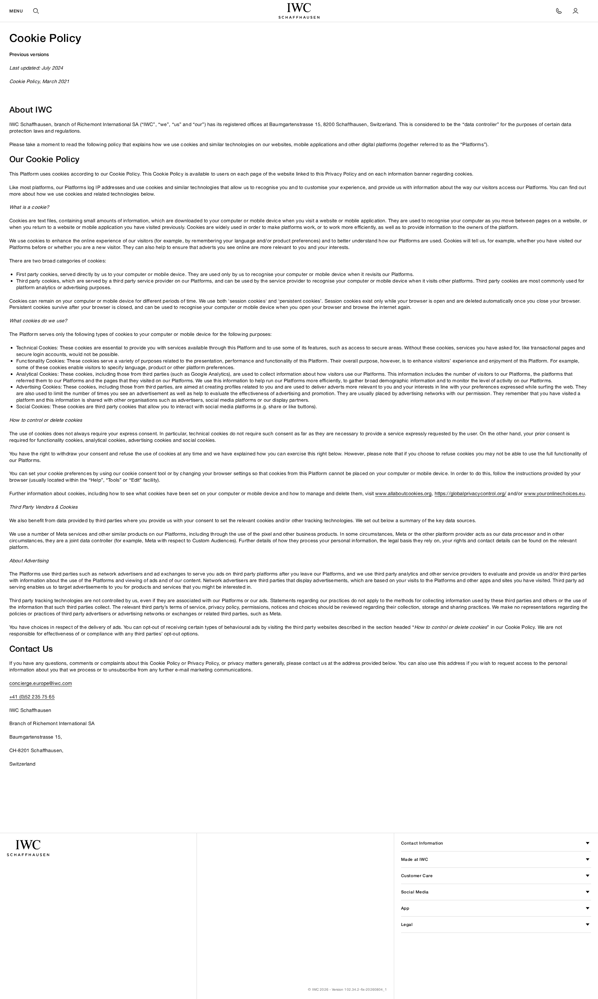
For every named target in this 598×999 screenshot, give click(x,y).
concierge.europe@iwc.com (40, 683)
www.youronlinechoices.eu (554, 493)
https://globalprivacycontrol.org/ (471, 493)
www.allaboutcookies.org (403, 493)
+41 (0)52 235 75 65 (32, 696)
